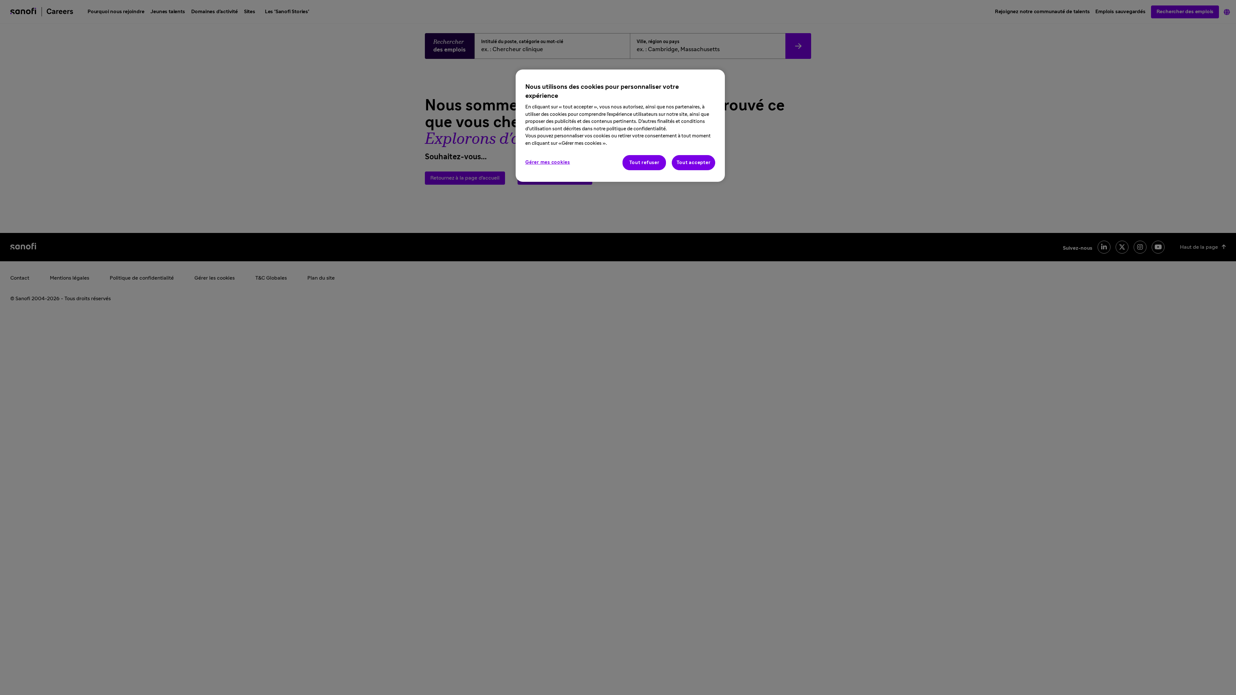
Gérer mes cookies (547, 162)
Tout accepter (694, 162)
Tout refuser (644, 162)
